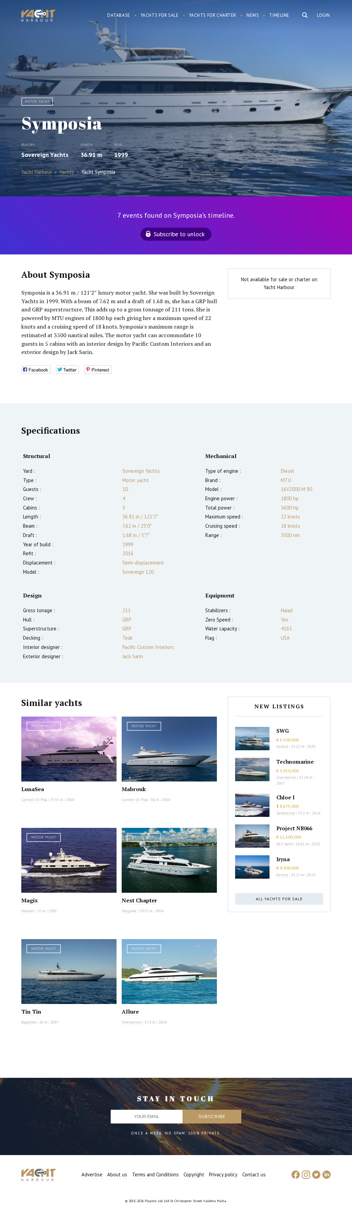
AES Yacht (284, 844)
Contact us (254, 1174)
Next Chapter (139, 900)
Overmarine (132, 1022)
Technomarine (295, 761)
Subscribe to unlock (179, 234)
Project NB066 (294, 828)
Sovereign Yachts (44, 155)
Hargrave (129, 911)
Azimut (282, 746)
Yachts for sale (160, 15)
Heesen (27, 911)
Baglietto (28, 1022)
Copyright (194, 1174)
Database (118, 15)
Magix (29, 900)
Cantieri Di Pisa (34, 799)
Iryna (283, 859)
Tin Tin (31, 1011)
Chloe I (285, 797)
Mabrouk (134, 789)
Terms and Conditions (155, 1174)
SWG (282, 730)
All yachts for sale (279, 898)
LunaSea (32, 789)
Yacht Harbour (38, 16)
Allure (130, 1011)
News (252, 15)
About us (117, 1174)
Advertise (91, 1174)
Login (323, 15)
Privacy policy (223, 1174)
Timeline (279, 15)
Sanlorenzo (285, 813)
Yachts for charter (212, 15)
